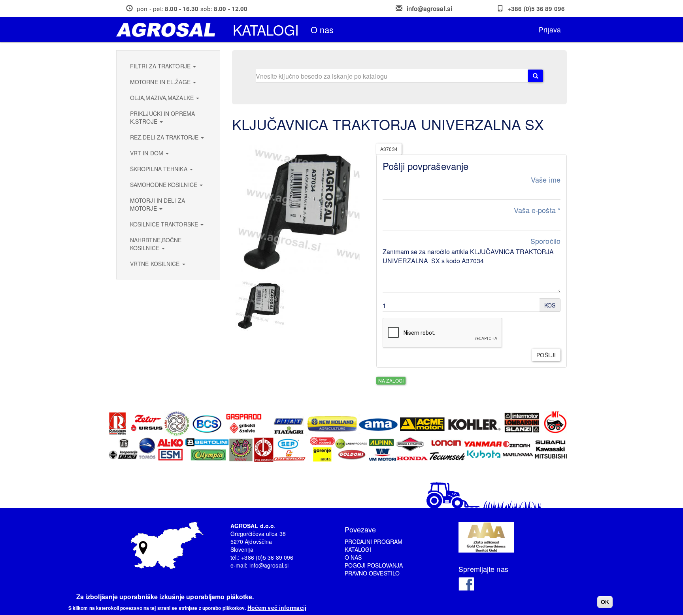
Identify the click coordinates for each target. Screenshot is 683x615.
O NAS (353, 557)
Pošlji (546, 355)
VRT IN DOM (147, 153)
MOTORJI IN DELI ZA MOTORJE (157, 204)
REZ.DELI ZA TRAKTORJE (165, 137)
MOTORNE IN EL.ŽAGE (161, 82)
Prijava (550, 29)
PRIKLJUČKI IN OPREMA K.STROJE (162, 117)
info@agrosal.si (430, 8)
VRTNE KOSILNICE (155, 264)
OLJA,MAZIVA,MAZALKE (162, 98)
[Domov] (168, 30)
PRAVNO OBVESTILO (372, 573)
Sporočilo (545, 240)
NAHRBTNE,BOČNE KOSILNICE (155, 244)
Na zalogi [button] (391, 380)
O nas (322, 29)
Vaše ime (545, 179)
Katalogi (266, 30)
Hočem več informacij (276, 607)
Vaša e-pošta (537, 210)
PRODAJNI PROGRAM (374, 541)
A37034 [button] (389, 148)
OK (605, 602)
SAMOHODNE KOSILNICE (164, 185)
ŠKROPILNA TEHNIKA (159, 169)
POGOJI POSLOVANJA (374, 565)
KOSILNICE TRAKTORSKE (165, 224)
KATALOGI (358, 549)
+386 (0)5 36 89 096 (536, 8)
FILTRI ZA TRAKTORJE (161, 66)
